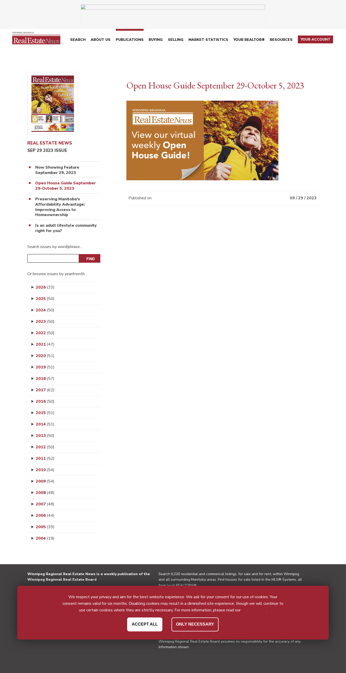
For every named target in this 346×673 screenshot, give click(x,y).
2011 (45, 458)
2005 (45, 527)
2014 (45, 424)
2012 (45, 447)
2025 (45, 299)
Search (78, 39)
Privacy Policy (254, 610)
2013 (45, 435)
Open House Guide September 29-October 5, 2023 (65, 186)
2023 (45, 321)
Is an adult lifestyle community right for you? (66, 228)
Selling (175, 39)
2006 (45, 515)
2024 (45, 310)
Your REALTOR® (249, 39)
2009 (45, 481)
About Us (100, 39)
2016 (45, 401)
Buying (156, 39)
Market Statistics (208, 39)
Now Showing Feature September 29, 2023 (57, 170)
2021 (45, 344)
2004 (45, 538)
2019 (45, 367)
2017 (45, 390)
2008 (45, 492)
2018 (45, 378)
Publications (130, 39)
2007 (45, 504)
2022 (45, 333)
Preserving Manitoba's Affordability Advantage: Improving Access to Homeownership (60, 207)
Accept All (145, 624)
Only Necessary (195, 624)
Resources (281, 39)
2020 (45, 356)
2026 (45, 287)
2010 (45, 470)
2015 (45, 413)
